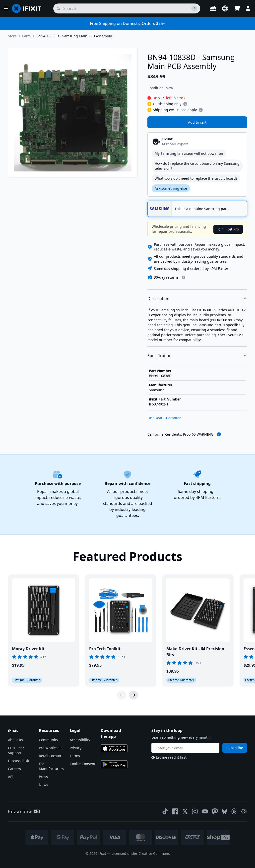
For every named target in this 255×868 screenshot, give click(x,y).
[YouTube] (205, 811)
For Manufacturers (51, 766)
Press (43, 776)
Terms (75, 755)
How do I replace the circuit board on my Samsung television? (197, 166)
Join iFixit (228, 229)
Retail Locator (50, 755)
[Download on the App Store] (114, 748)
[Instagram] (195, 811)
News (43, 784)
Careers (14, 768)
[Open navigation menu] (6, 8)
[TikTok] (165, 811)
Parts (26, 36)
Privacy (75, 747)
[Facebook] (175, 811)
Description (158, 298)
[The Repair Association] (244, 811)
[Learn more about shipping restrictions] (185, 104)
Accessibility (80, 739)
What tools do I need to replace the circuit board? (196, 178)
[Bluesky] (224, 811)
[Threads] (234, 811)
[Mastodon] (215, 811)
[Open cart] (237, 8)
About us (15, 739)
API (10, 776)
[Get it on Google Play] (114, 764)
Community (48, 739)
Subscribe (234, 747)
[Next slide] (133, 695)
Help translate (20, 811)
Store (12, 36)
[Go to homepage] (28, 8)
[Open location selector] (225, 8)
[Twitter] (185, 811)
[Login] (248, 8)
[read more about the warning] (218, 434)
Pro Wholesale (51, 747)
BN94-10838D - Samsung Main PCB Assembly (74, 36)
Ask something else (171, 188)
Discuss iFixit (18, 760)
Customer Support (16, 750)
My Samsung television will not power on (189, 153)
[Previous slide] (121, 695)
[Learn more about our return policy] (184, 277)
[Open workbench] (213, 8)
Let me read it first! (172, 757)
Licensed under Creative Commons (141, 853)
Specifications (160, 355)
